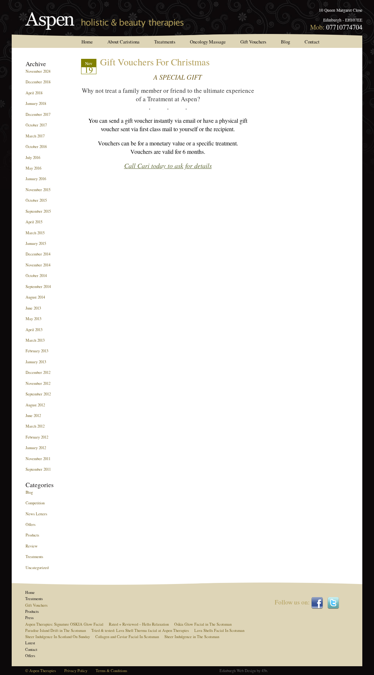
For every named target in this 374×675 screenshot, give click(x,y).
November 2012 (38, 383)
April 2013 (34, 329)
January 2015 (36, 243)
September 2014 (38, 286)
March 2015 (35, 232)
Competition (35, 502)
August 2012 (35, 404)
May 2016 (33, 168)
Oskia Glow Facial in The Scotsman (203, 624)
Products (32, 535)
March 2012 (35, 426)
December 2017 (38, 114)
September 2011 (38, 469)
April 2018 (34, 92)
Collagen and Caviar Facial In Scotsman (127, 636)
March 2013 (35, 340)
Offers (30, 524)
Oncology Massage (208, 41)
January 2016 (36, 178)
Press (29, 617)
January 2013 (36, 361)
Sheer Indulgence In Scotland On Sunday (57, 636)
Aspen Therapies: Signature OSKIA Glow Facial (64, 624)
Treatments (164, 41)
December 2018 (38, 81)
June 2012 (33, 415)
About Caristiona (123, 41)
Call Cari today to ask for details (168, 165)
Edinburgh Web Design (238, 670)
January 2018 (36, 103)
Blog (285, 41)
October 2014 (36, 275)
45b (264, 670)
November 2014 (38, 265)
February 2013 (37, 350)
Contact (312, 41)
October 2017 (36, 125)
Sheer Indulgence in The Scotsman (191, 636)
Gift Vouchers (253, 41)
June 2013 (33, 308)
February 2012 (37, 437)
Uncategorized (37, 567)
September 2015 (38, 211)
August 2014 (35, 297)
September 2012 (38, 394)
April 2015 (34, 221)
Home (87, 41)
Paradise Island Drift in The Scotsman (55, 630)
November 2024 (38, 71)
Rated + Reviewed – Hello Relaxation (139, 624)
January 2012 (36, 447)
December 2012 (38, 372)
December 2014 (38, 254)
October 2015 (36, 200)
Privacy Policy (75, 670)
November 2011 (38, 458)
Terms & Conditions (111, 670)
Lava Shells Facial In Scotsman (219, 630)
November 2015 (38, 189)
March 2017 (35, 136)
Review (32, 546)
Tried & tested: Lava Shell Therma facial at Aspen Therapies (140, 630)
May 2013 (33, 318)
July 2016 (33, 157)
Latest (30, 642)
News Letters (36, 513)
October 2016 (36, 146)
